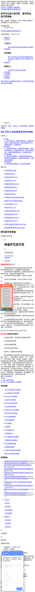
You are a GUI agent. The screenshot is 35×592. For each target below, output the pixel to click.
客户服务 (31, 81)
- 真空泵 (6, 503)
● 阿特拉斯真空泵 (25, 143)
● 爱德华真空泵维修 (24, 156)
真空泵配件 (29, 47)
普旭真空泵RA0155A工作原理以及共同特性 (18, 482)
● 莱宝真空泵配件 (24, 164)
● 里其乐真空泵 (13, 143)
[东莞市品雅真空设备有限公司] (11, 9)
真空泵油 (15, 47)
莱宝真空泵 (8, 376)
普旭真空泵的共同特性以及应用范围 (15, 461)
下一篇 (11, 382)
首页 (2, 81)
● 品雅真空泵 (16, 144)
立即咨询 (7, 257)
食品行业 (12, 58)
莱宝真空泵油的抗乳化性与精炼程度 (15, 463)
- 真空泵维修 (8, 510)
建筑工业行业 (20, 58)
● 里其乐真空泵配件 (11, 164)
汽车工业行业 (21, 57)
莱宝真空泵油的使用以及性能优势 (15, 476)
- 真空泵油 (7, 506)
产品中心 (7, 81)
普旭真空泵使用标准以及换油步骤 (15, 493)
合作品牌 (25, 81)
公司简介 (3, 83)
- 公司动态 (7, 520)
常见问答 (23, 70)
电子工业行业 (12, 57)
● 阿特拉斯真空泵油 (13, 152)
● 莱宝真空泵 (9, 141)
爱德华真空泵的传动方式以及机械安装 (16, 489)
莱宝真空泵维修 (27, 132)
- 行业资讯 (7, 523)
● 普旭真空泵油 (17, 150)
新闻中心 (19, 81)
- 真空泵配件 (8, 513)
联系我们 (10, 83)
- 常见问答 (7, 527)
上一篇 (7, 380)
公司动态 (11, 70)
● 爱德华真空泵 (19, 141)
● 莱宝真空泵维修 (10, 156)
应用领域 (13, 81)
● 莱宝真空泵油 (9, 148)
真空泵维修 (22, 47)
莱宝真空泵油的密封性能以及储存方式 (16, 495)
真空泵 (10, 47)
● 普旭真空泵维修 (22, 158)
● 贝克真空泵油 (25, 152)
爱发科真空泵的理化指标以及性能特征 (16, 478)
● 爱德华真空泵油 (22, 148)
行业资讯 (17, 70)
